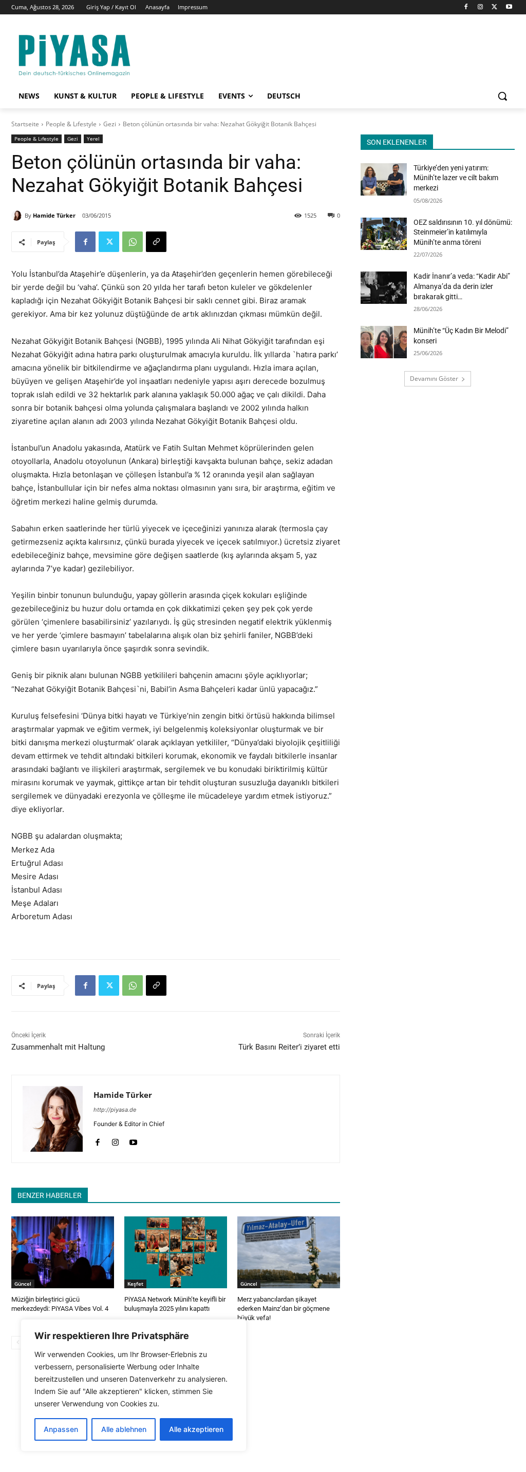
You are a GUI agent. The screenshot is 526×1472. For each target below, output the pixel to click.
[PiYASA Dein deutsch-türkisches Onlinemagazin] (74, 54)
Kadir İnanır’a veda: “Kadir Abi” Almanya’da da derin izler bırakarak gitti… (462, 286)
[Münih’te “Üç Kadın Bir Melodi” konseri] (384, 342)
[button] (502, 96)
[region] (134, 1385)
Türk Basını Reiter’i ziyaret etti (289, 1047)
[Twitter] (494, 7)
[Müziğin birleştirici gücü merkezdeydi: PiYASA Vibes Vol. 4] (62, 1252)
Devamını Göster (434, 378)
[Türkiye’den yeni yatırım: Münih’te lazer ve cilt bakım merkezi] (384, 179)
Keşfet (135, 1283)
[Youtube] (509, 7)
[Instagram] (480, 7)
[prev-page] (17, 1342)
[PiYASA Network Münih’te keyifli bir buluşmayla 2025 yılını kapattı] (175, 1252)
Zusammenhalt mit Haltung (58, 1047)
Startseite (25, 124)
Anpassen (61, 1429)
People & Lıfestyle (71, 124)
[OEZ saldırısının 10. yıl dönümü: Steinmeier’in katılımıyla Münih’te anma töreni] (384, 234)
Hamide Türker (54, 215)
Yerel (93, 138)
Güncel (22, 1283)
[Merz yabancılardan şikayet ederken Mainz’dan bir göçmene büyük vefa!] (288, 1252)
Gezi (109, 124)
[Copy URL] (156, 241)
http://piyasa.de (114, 1109)
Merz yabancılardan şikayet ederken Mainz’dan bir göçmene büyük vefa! (283, 1308)
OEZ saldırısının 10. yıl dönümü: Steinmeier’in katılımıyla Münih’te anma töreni (463, 232)
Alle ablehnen (123, 1429)
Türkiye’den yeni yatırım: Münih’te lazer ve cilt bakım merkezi (456, 178)
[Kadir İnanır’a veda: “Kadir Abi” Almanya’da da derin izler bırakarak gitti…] (384, 288)
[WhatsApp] (132, 241)
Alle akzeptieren (196, 1429)
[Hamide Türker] (18, 215)
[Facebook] (466, 7)
